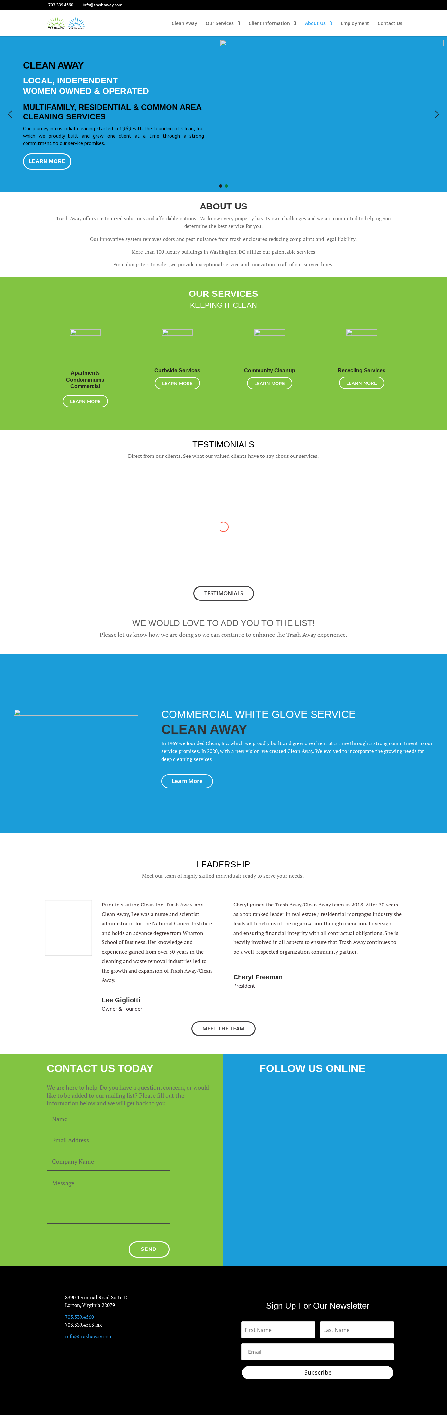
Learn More (85, 401)
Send (149, 1249)
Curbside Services (177, 370)
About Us (315, 23)
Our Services (220, 23)
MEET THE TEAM (223, 1028)
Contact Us (390, 23)
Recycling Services (361, 370)
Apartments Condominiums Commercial (85, 379)
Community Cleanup (269, 370)
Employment (355, 23)
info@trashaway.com (89, 1336)
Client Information (269, 23)
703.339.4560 (60, 5)
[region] (223, 114)
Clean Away (184, 23)
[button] (10, 114)
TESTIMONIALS (223, 593)
